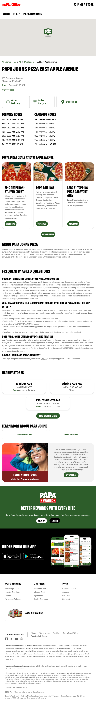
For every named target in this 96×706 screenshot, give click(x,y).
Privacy (33, 633)
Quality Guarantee (41, 599)
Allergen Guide (40, 592)
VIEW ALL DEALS (48, 234)
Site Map (56, 633)
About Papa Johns (12, 589)
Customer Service (69, 589)
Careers (8, 596)
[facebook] (7, 638)
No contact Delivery (13, 599)
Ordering (65, 592)
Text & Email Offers (70, 633)
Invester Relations (12, 592)
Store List (66, 599)
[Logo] (12, 4)
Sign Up (41, 520)
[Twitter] (12, 639)
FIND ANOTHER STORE (48, 415)
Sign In (55, 520)
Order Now (10, 223)
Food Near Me (24, 434)
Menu (6, 14)
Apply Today (71, 474)
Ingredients (38, 596)
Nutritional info (40, 589)
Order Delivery (15, 102)
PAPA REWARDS (32, 14)
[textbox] (48, 290)
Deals (16, 14)
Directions (71, 101)
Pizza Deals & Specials (39, 636)
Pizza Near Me (71, 434)
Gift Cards (66, 596)
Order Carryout (42, 102)
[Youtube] (17, 638)
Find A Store (85, 4)
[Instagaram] (22, 638)
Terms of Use (45, 633)
